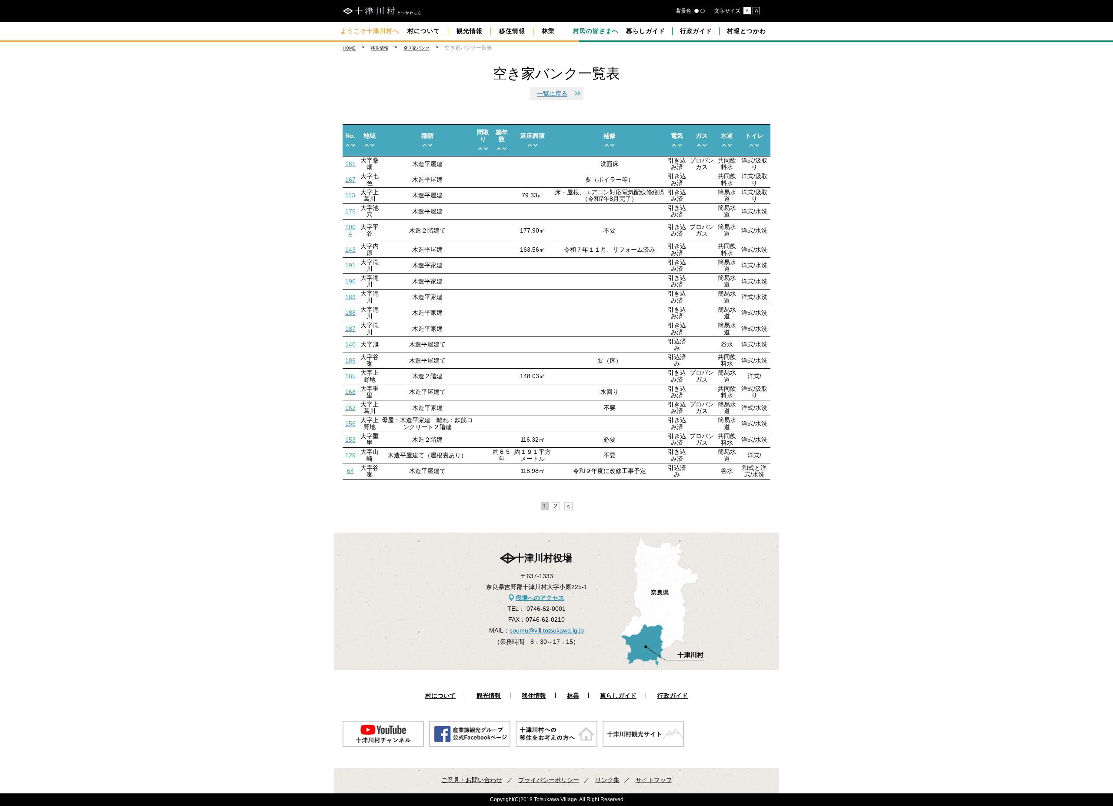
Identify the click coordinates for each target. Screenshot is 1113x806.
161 (350, 163)
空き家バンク (416, 48)
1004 (350, 230)
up (348, 145)
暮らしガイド (645, 30)
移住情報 (512, 30)
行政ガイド (696, 30)
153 (350, 439)
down (353, 145)
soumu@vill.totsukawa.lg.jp (547, 630)
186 (350, 360)
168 (350, 391)
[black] (696, 11)
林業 (548, 30)
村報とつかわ (746, 30)
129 (350, 455)
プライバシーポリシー (548, 779)
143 (350, 249)
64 (350, 470)
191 (350, 265)
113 (350, 195)
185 (350, 376)
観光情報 (470, 30)
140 (350, 344)
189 (350, 296)
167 (350, 179)
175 (350, 211)
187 (350, 328)
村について (423, 30)
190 (350, 281)
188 (350, 312)
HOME (349, 48)
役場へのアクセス (540, 597)
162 (350, 407)
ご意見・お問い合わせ (471, 779)
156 (350, 423)
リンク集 (607, 779)
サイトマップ (654, 779)
